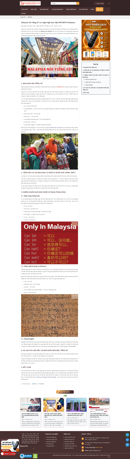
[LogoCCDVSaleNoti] (26, 456)
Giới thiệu (34, 9)
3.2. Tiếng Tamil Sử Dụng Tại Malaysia (92, 82)
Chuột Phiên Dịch (71, 9)
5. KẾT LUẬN (86, 92)
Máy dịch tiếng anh (51, 441)
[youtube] (28, 448)
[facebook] (20, 448)
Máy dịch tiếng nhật (51, 437)
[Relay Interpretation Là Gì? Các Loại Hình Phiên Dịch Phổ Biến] (30, 405)
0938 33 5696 (100, 3)
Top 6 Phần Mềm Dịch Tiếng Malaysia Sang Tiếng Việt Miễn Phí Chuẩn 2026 (99, 415)
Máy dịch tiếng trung (52, 439)
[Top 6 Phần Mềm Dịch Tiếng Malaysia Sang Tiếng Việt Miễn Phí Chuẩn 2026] (99, 405)
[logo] (30, 3)
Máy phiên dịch (44, 9)
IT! (33, 448)
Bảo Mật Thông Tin (69, 441)
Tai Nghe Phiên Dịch (57, 9)
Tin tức (99, 9)
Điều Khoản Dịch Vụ (69, 439)
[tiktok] (31, 448)
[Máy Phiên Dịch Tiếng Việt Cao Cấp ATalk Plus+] (96, 40)
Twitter (35, 383)
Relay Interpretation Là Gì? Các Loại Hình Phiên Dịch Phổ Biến (30, 415)
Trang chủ (24, 9)
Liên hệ (23, 13)
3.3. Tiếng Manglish (88, 85)
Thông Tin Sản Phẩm (69, 443)
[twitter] (25, 448)
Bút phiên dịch (83, 9)
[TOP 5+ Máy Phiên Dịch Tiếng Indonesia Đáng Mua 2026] (76, 405)
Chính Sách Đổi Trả (69, 448)
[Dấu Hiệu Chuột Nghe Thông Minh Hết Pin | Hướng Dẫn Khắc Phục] (53, 405)
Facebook (41, 383)
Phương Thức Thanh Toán (71, 446)
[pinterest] (36, 448)
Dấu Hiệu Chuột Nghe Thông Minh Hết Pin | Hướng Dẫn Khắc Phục (54, 415)
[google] (23, 448)
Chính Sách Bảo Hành (70, 437)
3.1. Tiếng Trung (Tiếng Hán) (90, 79)
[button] (109, 413)
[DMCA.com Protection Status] (35, 456)
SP (109, 3)
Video (92, 9)
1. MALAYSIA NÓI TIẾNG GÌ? (90, 67)
